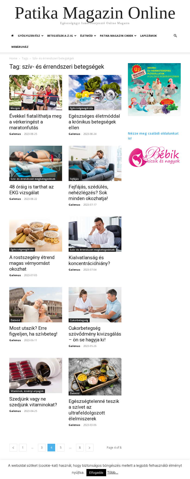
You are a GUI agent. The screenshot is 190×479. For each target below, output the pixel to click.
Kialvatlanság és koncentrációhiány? (89, 260)
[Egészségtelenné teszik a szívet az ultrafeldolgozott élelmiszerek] (95, 376)
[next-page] (89, 447)
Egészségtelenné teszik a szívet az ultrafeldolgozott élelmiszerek (94, 409)
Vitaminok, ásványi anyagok (27, 391)
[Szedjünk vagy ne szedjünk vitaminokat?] (35, 375)
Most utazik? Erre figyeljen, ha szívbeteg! (33, 331)
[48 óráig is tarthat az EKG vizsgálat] (35, 163)
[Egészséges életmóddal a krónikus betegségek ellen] (95, 92)
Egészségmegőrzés (81, 108)
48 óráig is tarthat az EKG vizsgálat (31, 189)
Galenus (15, 134)
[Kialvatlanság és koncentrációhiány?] (95, 234)
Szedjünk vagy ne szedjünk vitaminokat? (33, 402)
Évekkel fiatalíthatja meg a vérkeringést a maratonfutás (35, 121)
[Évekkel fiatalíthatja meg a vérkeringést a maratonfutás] (35, 92)
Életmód (86, 35)
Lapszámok (148, 35)
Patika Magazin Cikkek (116, 35)
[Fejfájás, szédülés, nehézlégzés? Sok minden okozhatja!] (95, 163)
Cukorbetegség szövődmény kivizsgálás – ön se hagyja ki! (95, 334)
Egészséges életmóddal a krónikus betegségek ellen (94, 121)
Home (13, 58)
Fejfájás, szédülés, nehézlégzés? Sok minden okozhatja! (88, 192)
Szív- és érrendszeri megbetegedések (33, 179)
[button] (175, 36)
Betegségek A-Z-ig (60, 35)
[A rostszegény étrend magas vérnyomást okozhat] (35, 234)
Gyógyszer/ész (29, 35)
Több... (112, 472)
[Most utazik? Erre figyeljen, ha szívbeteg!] (35, 304)
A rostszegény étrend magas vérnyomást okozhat (32, 263)
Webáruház (19, 47)
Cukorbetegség (79, 320)
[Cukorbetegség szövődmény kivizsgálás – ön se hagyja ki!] (95, 304)
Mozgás (15, 108)
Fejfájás (74, 179)
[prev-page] (13, 447)
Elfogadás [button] (96, 472)
